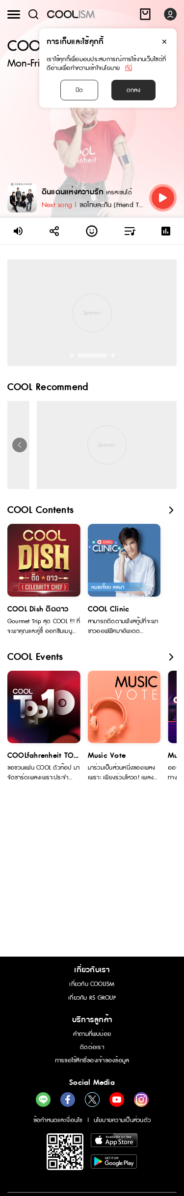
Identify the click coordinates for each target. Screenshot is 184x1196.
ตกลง (133, 90)
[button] (72, 355)
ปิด (79, 90)
